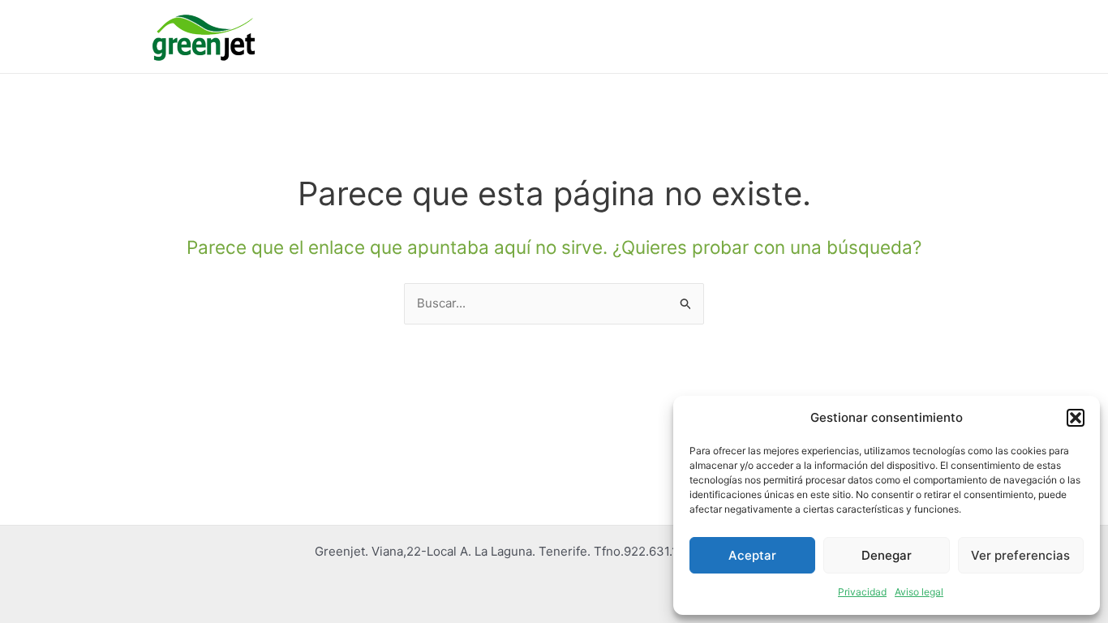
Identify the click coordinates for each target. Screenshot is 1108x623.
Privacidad (862, 592)
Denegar (886, 555)
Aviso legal (919, 592)
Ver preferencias (1020, 555)
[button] (1075, 418)
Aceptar (752, 555)
